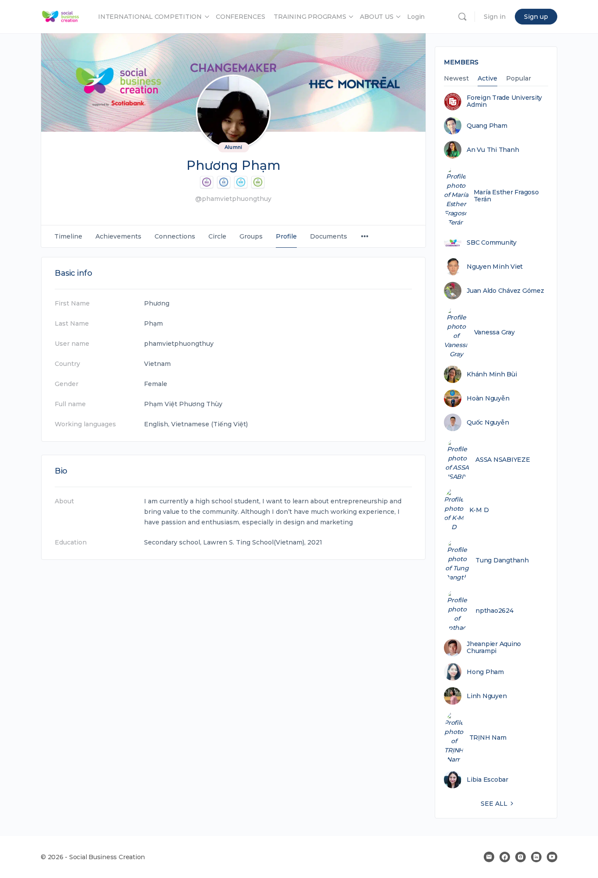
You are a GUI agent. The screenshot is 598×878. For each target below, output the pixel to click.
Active (487, 78)
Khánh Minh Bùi (492, 374)
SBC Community (492, 242)
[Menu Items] (364, 236)
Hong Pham (485, 671)
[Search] (462, 16)
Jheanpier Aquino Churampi (494, 647)
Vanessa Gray (494, 332)
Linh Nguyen (487, 695)
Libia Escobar (487, 779)
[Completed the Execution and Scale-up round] (223, 182)
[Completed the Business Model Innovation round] (240, 182)
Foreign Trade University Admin (504, 101)
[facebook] (505, 857)
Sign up (536, 17)
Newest (456, 78)
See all (494, 804)
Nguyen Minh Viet (495, 266)
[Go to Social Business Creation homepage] (61, 15)
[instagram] (520, 857)
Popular (518, 78)
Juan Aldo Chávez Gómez (505, 290)
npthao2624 (494, 610)
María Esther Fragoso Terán (506, 196)
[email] (489, 857)
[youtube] (552, 857)
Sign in (495, 17)
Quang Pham (487, 125)
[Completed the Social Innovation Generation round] (257, 182)
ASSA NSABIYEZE (502, 459)
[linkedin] (536, 857)
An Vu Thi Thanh (493, 149)
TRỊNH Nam (488, 737)
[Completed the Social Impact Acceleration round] (206, 182)
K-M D (479, 509)
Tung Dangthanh (502, 560)
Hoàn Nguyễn (488, 398)
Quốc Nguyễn (488, 422)
